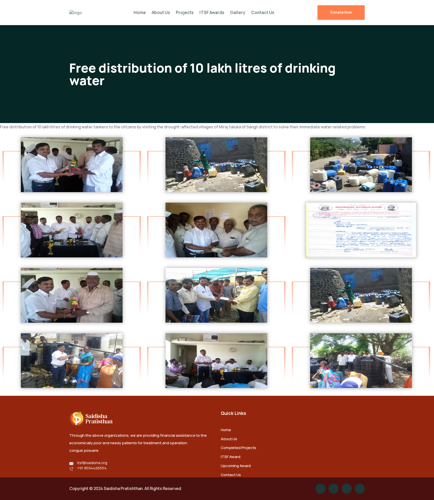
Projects (185, 12)
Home (140, 12)
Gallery (237, 12)
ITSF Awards (211, 12)
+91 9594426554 (91, 468)
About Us (161, 12)
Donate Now (341, 12)
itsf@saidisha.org (92, 462)
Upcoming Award (236, 465)
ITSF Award (230, 456)
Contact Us (262, 12)
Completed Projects (238, 447)
